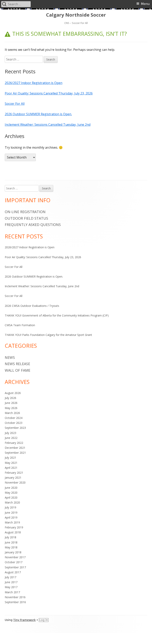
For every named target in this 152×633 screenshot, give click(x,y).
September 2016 (15, 602)
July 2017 (10, 577)
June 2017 (11, 582)
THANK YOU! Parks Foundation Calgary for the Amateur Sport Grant (48, 335)
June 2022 (11, 438)
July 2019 (10, 507)
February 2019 (14, 527)
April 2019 (11, 517)
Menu (145, 4)
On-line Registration (25, 211)
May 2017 (11, 587)
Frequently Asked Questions (33, 224)
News (10, 357)
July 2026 (10, 398)
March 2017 (12, 592)
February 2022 (14, 443)
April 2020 (11, 497)
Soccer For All (15, 103)
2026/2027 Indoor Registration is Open (33, 83)
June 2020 (11, 487)
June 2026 (11, 403)
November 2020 (15, 482)
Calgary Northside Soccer (76, 15)
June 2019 (11, 512)
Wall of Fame (17, 370)
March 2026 (12, 413)
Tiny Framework (24, 620)
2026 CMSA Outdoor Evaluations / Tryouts (32, 306)
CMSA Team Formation (20, 325)
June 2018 (11, 542)
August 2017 (13, 572)
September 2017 (15, 567)
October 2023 (13, 423)
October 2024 (13, 418)
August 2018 (13, 532)
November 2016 (15, 597)
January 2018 (13, 552)
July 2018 (10, 537)
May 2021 (11, 463)
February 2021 (14, 472)
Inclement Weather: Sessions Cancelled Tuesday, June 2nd (47, 124)
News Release (17, 363)
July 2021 (10, 457)
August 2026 (13, 393)
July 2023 (10, 433)
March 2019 (12, 522)
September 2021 (15, 452)
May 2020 (11, 492)
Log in (43, 620)
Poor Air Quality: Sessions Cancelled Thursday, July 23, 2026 (49, 93)
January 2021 (13, 477)
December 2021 (15, 448)
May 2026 (11, 408)
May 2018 (11, 547)
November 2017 (15, 557)
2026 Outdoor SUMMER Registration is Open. (38, 114)
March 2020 (12, 502)
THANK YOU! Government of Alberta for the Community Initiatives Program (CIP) (57, 315)
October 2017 (13, 562)
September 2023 (15, 428)
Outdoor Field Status (26, 218)
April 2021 (11, 468)
